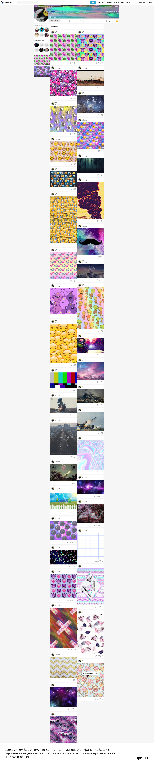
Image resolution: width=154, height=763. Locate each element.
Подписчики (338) (39, 40)
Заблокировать (40, 6)
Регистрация (143, 2)
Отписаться (54, 21)
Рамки (128, 2)
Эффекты (101, 2)
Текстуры (116, 2)
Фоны (122, 2)
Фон (56, 31)
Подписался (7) (38, 25)
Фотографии (109, 21)
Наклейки (109, 2)
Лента (64, 21)
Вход (150, 2)
